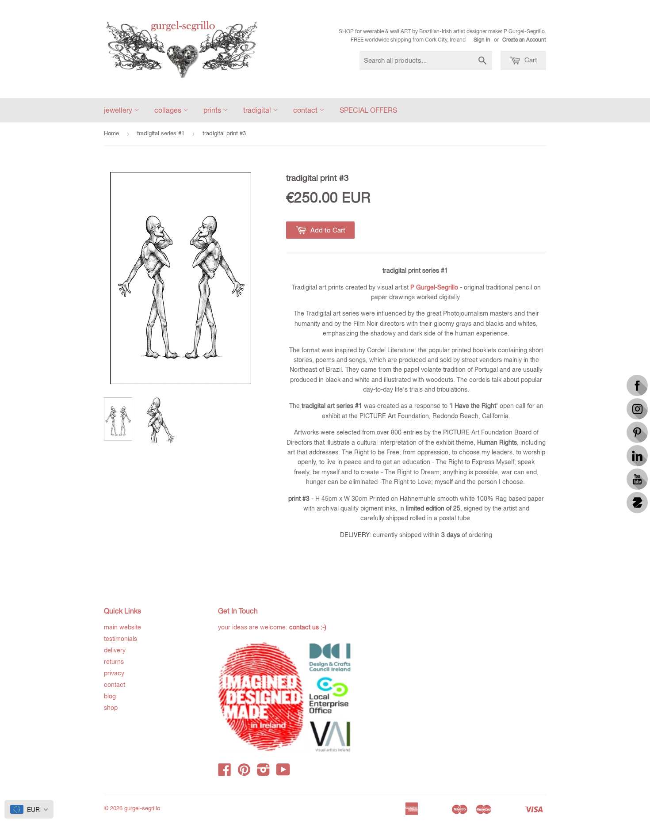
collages (168, 110)
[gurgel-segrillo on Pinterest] (244, 772)
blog (110, 696)
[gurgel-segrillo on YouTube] (283, 772)
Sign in (482, 40)
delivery (115, 650)
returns (114, 661)
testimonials (120, 638)
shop (111, 707)
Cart (530, 60)
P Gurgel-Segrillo (434, 287)
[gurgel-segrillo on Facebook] (224, 772)
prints (213, 110)
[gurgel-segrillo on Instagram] (263, 772)
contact (306, 110)
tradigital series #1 (160, 133)
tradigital (258, 110)
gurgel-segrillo (142, 808)
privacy (114, 673)
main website (122, 627)
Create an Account (524, 40)
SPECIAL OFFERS (368, 110)
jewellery (119, 110)
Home (111, 133)
